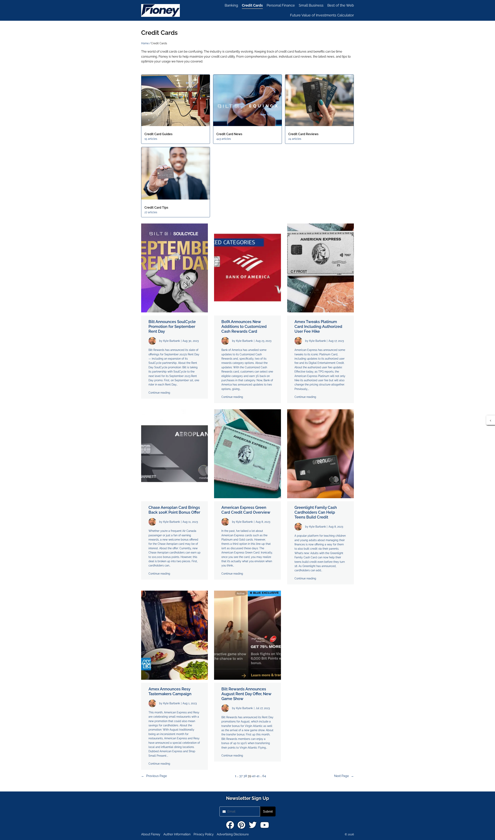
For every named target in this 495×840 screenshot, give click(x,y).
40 (254, 776)
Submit (268, 811)
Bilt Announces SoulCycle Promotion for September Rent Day (172, 326)
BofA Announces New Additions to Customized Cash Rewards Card (244, 326)
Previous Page (154, 776)
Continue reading (159, 392)
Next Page (344, 776)
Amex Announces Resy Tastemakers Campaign (169, 691)
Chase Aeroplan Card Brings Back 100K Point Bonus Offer (174, 510)
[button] (490, 420)
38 (245, 776)
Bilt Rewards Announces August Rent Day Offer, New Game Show (246, 694)
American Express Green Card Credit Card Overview (245, 510)
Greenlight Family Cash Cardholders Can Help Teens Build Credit (315, 512)
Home (145, 43)
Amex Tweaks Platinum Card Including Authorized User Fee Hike (318, 326)
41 (257, 776)
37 (241, 776)
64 (264, 776)
